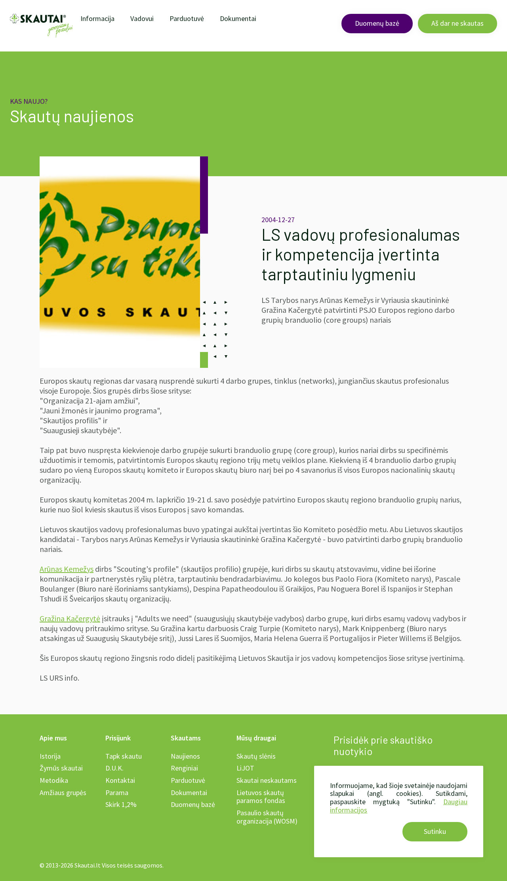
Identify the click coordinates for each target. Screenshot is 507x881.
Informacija (97, 18)
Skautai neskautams (266, 780)
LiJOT (245, 768)
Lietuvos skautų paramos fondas (260, 796)
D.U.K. (114, 768)
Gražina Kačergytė (70, 618)
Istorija (50, 756)
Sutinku (435, 831)
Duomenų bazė (377, 23)
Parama (116, 792)
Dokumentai (238, 18)
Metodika (54, 780)
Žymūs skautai (61, 768)
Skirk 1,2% (121, 804)
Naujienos (185, 756)
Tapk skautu (123, 756)
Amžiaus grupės (63, 792)
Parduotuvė (187, 18)
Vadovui (142, 18)
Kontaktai (120, 780)
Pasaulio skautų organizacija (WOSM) (266, 817)
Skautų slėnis (256, 756)
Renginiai (184, 768)
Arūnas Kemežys (66, 569)
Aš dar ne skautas (457, 23)
